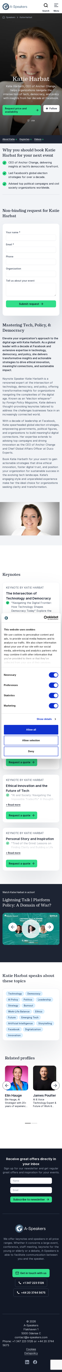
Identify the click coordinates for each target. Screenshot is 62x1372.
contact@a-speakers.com (31, 1337)
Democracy (33, 993)
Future (12, 1017)
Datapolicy (31, 1353)
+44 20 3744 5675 (32, 1292)
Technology (15, 993)
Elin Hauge (13, 1095)
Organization (13, 268)
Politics (28, 999)
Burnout (28, 1005)
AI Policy (13, 999)
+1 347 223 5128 (32, 1282)
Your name (13, 232)
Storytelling (45, 1023)
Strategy (13, 1005)
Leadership (44, 999)
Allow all (31, 729)
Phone (9, 256)
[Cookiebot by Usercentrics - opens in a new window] (44, 618)
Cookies (31, 1349)
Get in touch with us (32, 1273)
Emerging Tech (30, 1017)
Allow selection (31, 740)
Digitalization (33, 1029)
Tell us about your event (20, 280)
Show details (44, 719)
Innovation (14, 1035)
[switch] (53, 685)
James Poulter (44, 1095)
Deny (31, 751)
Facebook (14, 1029)
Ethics (38, 1011)
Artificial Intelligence (20, 1023)
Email (10, 244)
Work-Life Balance (19, 1011)
